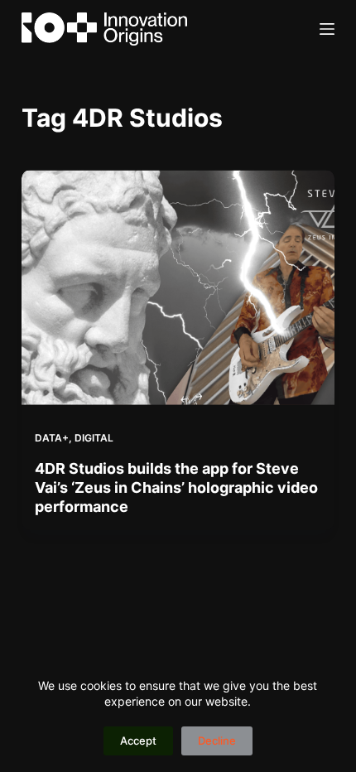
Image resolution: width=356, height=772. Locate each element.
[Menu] (327, 29)
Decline (217, 740)
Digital (94, 438)
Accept (138, 740)
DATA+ (52, 438)
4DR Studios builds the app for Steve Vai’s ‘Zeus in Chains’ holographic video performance (176, 488)
